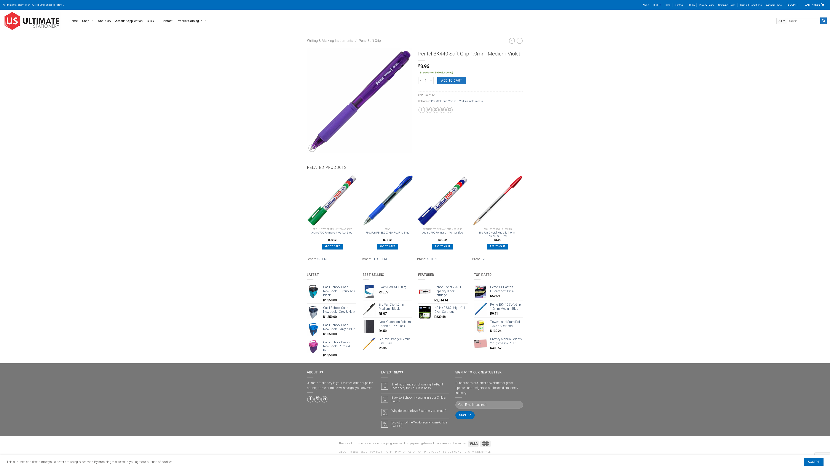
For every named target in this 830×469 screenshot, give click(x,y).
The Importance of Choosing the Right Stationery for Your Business (417, 386)
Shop (85, 21)
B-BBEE (657, 4)
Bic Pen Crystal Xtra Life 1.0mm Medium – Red (497, 234)
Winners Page (774, 4)
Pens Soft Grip (370, 41)
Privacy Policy (706, 4)
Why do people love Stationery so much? (419, 410)
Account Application (129, 21)
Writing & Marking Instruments (330, 41)
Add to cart (451, 80)
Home (74, 21)
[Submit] (823, 20)
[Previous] (307, 219)
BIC (484, 259)
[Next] (523, 219)
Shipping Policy (726, 4)
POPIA (691, 4)
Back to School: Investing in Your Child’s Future (418, 399)
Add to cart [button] (332, 246)
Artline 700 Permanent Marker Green (332, 232)
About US (104, 21)
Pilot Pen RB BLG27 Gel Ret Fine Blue (387, 232)
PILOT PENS (380, 259)
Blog (668, 4)
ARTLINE (322, 259)
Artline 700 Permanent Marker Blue (442, 232)
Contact (679, 4)
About (646, 4)
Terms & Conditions (751, 4)
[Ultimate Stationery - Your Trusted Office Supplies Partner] (32, 21)
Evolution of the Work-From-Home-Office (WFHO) (419, 424)
